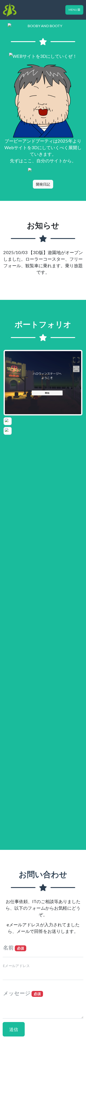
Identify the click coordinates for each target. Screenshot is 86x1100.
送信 (13, 1029)
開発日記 (43, 184)
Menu (73, 9)
